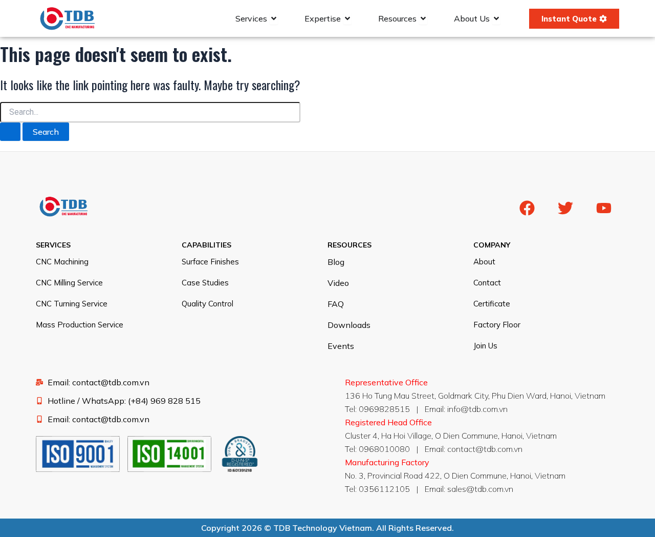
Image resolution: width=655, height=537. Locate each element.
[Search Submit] (10, 131)
